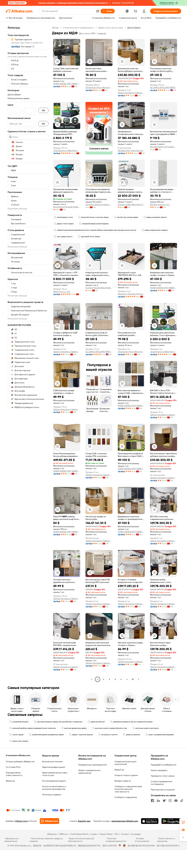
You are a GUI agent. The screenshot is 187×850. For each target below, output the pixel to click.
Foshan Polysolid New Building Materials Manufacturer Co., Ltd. (98, 288)
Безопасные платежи (52, 761)
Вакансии (10, 781)
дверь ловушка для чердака (156, 230)
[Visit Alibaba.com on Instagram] (170, 800)
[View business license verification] (119, 845)
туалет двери (18, 735)
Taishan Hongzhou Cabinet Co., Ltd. (131, 93)
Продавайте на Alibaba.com (163, 765)
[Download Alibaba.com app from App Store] (150, 821)
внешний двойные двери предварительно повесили (34, 728)
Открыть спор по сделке (126, 775)
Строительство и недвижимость (78, 27)
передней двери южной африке (95, 224)
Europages (136, 834)
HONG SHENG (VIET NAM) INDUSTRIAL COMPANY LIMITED (66, 83)
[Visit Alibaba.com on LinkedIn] (158, 800)
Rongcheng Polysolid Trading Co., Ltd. (66, 207)
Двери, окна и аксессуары (110, 27)
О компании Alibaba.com (18, 755)
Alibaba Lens (21, 821)
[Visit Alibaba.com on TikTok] (181, 800)
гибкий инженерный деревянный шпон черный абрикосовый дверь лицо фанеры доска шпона (96, 230)
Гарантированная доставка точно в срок (54, 773)
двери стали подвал (65, 224)
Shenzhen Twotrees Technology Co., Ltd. (131, 294)
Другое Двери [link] (134, 27)
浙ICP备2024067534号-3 (168, 845)
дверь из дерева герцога (157, 217)
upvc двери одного (64, 237)
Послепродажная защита (54, 781)
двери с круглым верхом (82, 735)
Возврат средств (123, 781)
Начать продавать (159, 770)
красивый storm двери (90, 237)
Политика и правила (51, 794)
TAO (116, 834)
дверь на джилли (133, 735)
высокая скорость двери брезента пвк (111, 728)
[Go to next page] (138, 679)
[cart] (136, 11)
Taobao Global (105, 834)
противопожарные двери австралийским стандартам (59, 722)
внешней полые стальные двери (95, 217)
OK (43, 110)
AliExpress (52, 834)
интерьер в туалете (109, 735)
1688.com (63, 834)
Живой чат (119, 770)
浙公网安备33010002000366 (141, 845)
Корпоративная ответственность (14, 773)
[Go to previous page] (91, 679)
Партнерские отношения (163, 789)
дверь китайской (98, 722)
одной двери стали (65, 217)
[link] (183, 822)
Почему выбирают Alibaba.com (20, 761)
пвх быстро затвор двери (127, 217)
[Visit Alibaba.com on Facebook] (152, 800)
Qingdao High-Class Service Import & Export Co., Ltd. (131, 150)
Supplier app (84, 821)
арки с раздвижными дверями (161, 735)
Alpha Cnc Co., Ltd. (61, 291)
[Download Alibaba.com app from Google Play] (171, 821)
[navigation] (28, 354)
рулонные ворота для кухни (147, 728)
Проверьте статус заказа (162, 776)
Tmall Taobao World (79, 834)
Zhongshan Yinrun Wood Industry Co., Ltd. (98, 87)
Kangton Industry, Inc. (160, 204)
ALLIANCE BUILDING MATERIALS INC (163, 87)
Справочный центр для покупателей (125, 762)
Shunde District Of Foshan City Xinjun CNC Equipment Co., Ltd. (163, 147)
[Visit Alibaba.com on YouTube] (176, 800)
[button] (97, 11)
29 (133, 679)
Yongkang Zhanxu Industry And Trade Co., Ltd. (98, 204)
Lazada (93, 834)
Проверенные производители (92, 765)
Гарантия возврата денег (53, 767)
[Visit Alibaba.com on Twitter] (164, 800)
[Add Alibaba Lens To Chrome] (49, 821)
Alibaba (55, 27)
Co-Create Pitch (13, 767)
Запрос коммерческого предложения (89, 771)
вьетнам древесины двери (75, 728)
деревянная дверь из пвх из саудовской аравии (133, 722)
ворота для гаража (20, 741)
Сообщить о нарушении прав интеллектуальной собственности (128, 789)
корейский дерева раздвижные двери (48, 735)
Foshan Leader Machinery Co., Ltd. (131, 204)
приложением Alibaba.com (124, 821)
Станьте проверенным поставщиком (161, 782)
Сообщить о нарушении (126, 797)
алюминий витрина (20, 722)
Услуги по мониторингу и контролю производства (54, 787)
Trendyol (125, 834)
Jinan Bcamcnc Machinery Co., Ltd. (66, 150)
